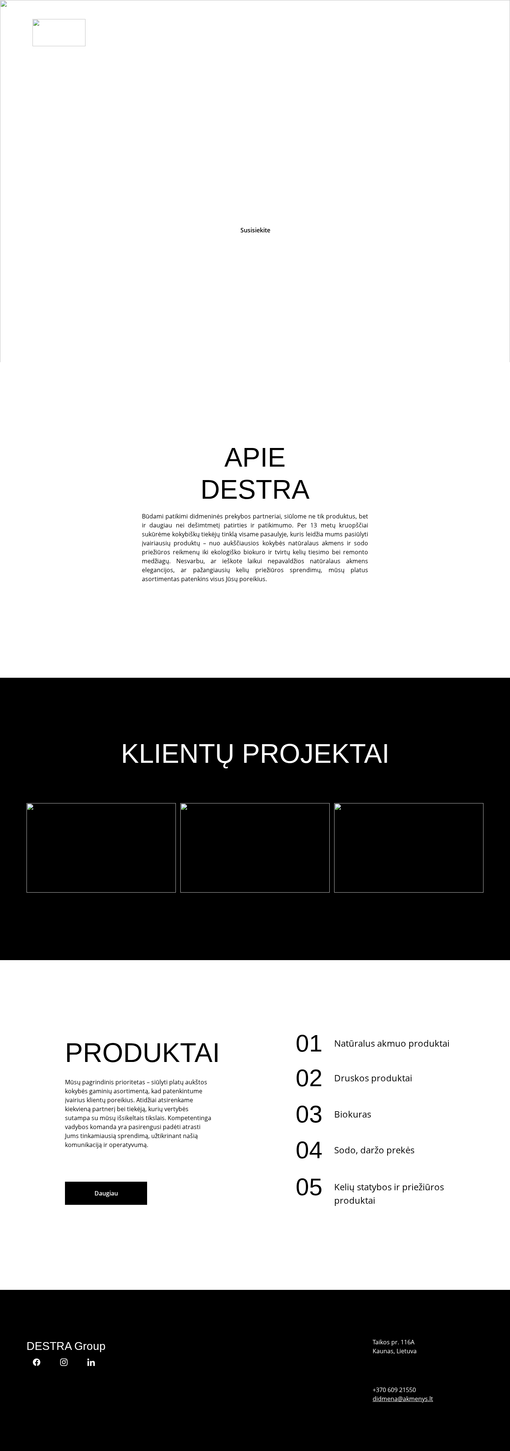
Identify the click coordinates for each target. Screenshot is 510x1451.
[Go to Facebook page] (40, 1362)
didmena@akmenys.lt (403, 1399)
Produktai (362, 33)
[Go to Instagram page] (67, 1362)
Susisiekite (255, 230)
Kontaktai (421, 33)
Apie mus (316, 33)
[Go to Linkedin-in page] (91, 1362)
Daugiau (106, 1193)
